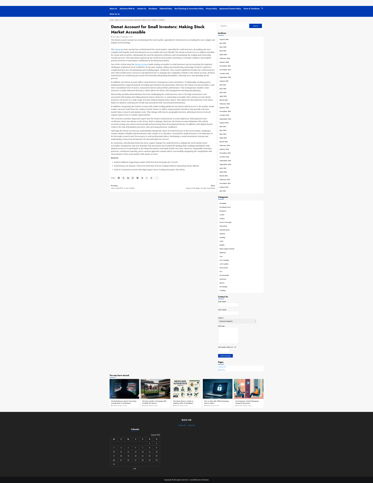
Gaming (222, 237)
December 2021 (225, 183)
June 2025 (223, 89)
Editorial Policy (166, 8)
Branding (223, 203)
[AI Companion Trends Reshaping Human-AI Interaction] (249, 389)
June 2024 (223, 130)
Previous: (123, 187)
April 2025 (223, 96)
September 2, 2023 (127, 37)
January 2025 (224, 107)
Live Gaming (224, 260)
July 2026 (223, 43)
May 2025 (223, 92)
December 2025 (225, 66)
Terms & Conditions (251, 8)
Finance (222, 234)
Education (223, 226)
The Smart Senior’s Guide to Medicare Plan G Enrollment (183, 402)
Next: (200, 187)
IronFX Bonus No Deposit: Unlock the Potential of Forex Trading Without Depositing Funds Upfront (156, 166)
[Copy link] (156, 178)
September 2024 (225, 119)
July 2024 (223, 126)
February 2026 (225, 58)
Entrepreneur (225, 230)
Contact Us (141, 8)
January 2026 (224, 62)
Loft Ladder (224, 264)
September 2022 (225, 164)
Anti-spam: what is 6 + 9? (227, 347)
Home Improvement (227, 249)
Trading (223, 290)
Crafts (222, 215)
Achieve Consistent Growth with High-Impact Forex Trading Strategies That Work (149, 169)
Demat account (141, 64)
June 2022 (223, 168)
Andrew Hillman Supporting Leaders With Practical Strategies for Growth (146, 162)
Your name (222, 301)
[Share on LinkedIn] (128, 178)
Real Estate (224, 268)
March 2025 (224, 100)
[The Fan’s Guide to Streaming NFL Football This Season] (155, 389)
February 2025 (225, 104)
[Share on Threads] (151, 178)
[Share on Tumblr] (147, 178)
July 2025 (223, 85)
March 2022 (224, 176)
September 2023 (225, 161)
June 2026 (223, 47)
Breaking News (225, 207)
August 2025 (224, 81)
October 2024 (224, 115)
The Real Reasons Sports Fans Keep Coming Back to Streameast (123, 402)
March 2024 (224, 142)
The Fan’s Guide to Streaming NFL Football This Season (154, 402)
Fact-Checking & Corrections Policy (188, 8)
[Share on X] (123, 178)
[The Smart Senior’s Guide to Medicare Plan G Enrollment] (186, 389)
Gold (221, 241)
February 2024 (225, 145)
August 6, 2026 (154, 405)
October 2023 (224, 157)
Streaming (223, 287)
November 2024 (225, 111)
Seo (221, 271)
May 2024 (223, 134)
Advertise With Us (127, 8)
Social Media (224, 275)
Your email (222, 310)
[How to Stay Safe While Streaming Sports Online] (217, 389)
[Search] (262, 8)
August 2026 (224, 39)
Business (223, 211)
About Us (113, 8)
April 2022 (223, 172)
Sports (222, 283)
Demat (117, 49)
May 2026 (223, 51)
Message (221, 326)
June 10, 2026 (248, 405)
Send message (225, 356)
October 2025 (224, 73)
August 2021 (224, 187)
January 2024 (224, 149)
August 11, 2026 (123, 405)
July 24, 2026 (216, 405)
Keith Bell (115, 405)
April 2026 (223, 54)
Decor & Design (225, 222)
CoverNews (194, 480)
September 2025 (225, 77)
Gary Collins (116, 37)
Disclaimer (153, 8)
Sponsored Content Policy (230, 8)
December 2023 (225, 153)
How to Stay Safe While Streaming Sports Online (216, 402)
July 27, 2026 (184, 405)
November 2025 (225, 70)
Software (223, 279)
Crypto (222, 218)
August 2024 (224, 123)
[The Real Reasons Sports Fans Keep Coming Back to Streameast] (124, 389)
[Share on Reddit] (142, 178)
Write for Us (115, 14)
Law (221, 256)
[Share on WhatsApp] (133, 178)
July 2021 (223, 191)
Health (222, 245)
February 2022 (225, 179)
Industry (223, 252)
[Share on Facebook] (119, 178)
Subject (221, 318)
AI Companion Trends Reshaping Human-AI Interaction (247, 402)
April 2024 (223, 138)
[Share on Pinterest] (137, 178)
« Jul (134, 468)
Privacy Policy (211, 8)
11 (121, 452)
